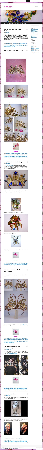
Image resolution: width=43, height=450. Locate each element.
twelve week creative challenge (12, 353)
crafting (19, 262)
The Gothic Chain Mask (10, 394)
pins (26, 44)
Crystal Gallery (11, 23)
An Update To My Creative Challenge (13, 162)
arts (14, 338)
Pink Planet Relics (33, 50)
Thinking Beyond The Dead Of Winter (13, 50)
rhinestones (11, 45)
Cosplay (26, 440)
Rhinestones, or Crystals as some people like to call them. (17, 153)
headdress (18, 388)
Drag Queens (7, 263)
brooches (26, 43)
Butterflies (23, 338)
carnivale (15, 339)
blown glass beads (21, 43)
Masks (15, 23)
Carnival (26, 154)
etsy (4, 155)
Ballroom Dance (12, 154)
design (4, 263)
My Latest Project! (8, 43)
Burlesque (17, 154)
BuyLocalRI (23, 154)
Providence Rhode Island (7, 45)
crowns (19, 339)
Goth (9, 441)
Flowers (10, 155)
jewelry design (11, 44)
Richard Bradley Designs (20, 45)
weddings (10, 46)
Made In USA (14, 44)
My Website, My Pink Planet (35, 48)
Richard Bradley (15, 45)
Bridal (24, 43)
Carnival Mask (16, 262)
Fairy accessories (7, 155)
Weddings (25, 23)
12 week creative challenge (9, 165)
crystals (26, 262)
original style (23, 44)
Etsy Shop (14, 99)
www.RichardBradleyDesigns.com (18, 36)
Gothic (11, 441)
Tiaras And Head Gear (20, 23)
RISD (6, 46)
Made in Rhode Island (8, 340)
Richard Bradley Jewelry (23, 157)
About (7, 23)
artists (13, 43)
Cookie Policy (16, 448)
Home (4, 23)
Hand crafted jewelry (14, 155)
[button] (10, 91)
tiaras (8, 46)
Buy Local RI (19, 154)
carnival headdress (11, 339)
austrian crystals (16, 43)
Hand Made (18, 155)
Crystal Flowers (22, 262)
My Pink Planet (8, 6)
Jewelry (8, 44)
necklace (15, 264)
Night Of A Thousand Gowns (17, 156)
